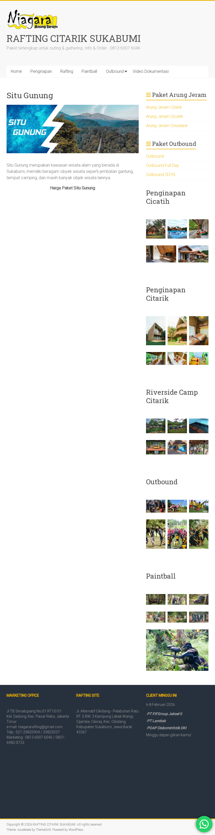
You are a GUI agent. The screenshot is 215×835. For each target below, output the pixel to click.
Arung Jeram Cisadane (167, 125)
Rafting (66, 71)
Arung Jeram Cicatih (164, 116)
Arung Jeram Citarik (164, 107)
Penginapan (41, 71)
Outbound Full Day (162, 165)
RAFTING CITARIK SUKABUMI (74, 38)
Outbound (115, 71)
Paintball (89, 71)
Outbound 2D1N (160, 174)
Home (16, 71)
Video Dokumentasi (151, 71)
